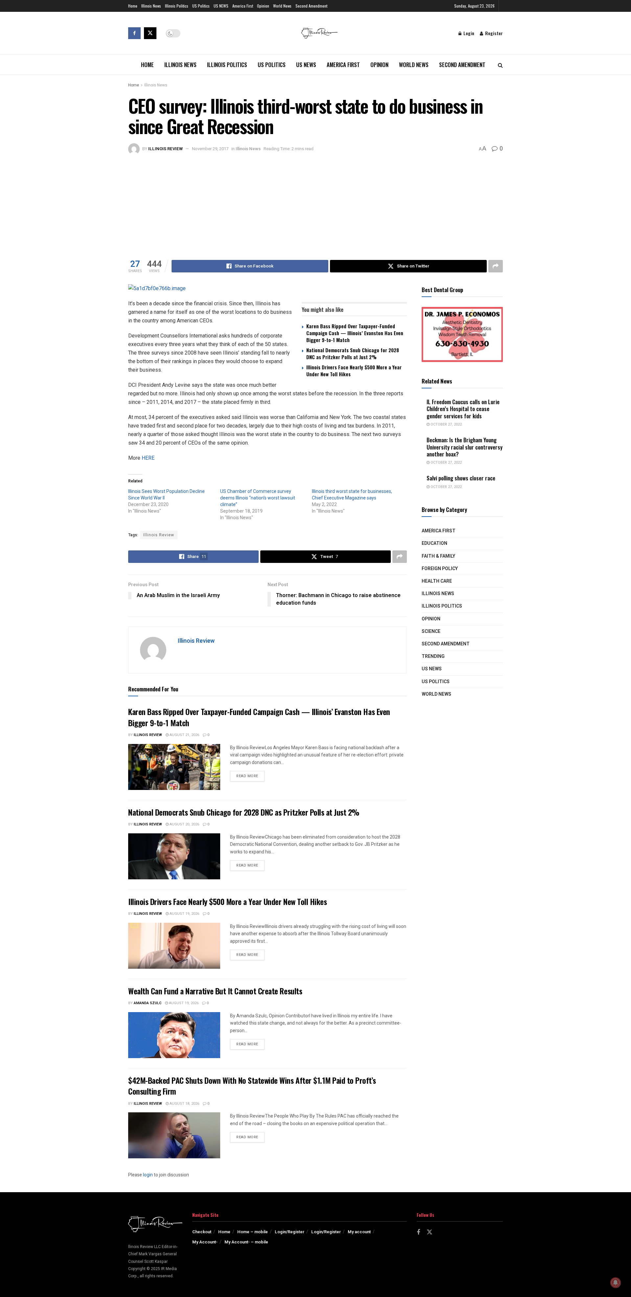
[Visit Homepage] (319, 33)
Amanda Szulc (147, 1003)
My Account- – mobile (246, 1242)
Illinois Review (165, 149)
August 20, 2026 (184, 824)
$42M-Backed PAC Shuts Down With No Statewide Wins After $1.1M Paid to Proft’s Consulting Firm (252, 1085)
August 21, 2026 (184, 735)
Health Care (437, 581)
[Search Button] (500, 65)
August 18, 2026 (184, 1103)
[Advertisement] (315, 204)
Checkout (201, 1232)
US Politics (201, 6)
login (148, 1174)
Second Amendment (311, 6)
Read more (250, 776)
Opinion (263, 6)
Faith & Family (438, 556)
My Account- (205, 1242)
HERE (148, 458)
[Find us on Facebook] (134, 33)
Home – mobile (252, 1232)
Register (493, 33)
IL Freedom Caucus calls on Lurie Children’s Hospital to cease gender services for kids (463, 409)
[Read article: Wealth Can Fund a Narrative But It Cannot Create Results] (174, 1035)
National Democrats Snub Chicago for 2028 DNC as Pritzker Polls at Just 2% (352, 353)
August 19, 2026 (184, 913)
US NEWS (221, 6)
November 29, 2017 (210, 149)
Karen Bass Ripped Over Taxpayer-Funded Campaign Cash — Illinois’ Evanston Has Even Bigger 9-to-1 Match (354, 332)
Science (431, 631)
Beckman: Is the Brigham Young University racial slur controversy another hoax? (464, 447)
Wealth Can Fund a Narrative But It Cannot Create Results (215, 991)
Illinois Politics (176, 6)
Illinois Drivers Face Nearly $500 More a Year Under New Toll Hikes (354, 370)
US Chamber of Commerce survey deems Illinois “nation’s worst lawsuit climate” (257, 498)
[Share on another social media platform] (495, 266)
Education (434, 543)
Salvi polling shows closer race (461, 478)
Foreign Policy (440, 568)
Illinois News (151, 6)
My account (359, 1232)
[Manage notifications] (615, 1282)
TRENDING (433, 656)
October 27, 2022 (446, 424)
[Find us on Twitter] (150, 33)
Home (132, 6)
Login (468, 33)
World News (282, 6)
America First (242, 6)
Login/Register (289, 1232)
